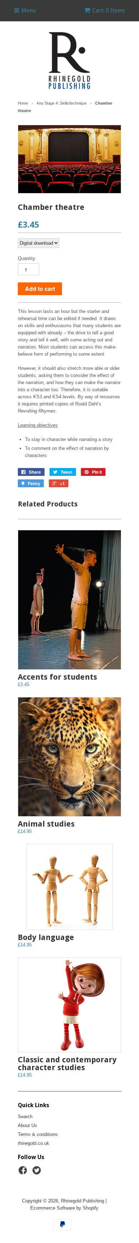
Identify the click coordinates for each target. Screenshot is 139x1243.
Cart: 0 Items (108, 10)
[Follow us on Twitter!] (37, 1172)
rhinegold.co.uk (33, 1143)
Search (25, 1116)
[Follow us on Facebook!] (24, 1172)
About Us (27, 1125)
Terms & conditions (38, 1134)
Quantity (26, 258)
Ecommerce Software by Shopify (64, 1208)
